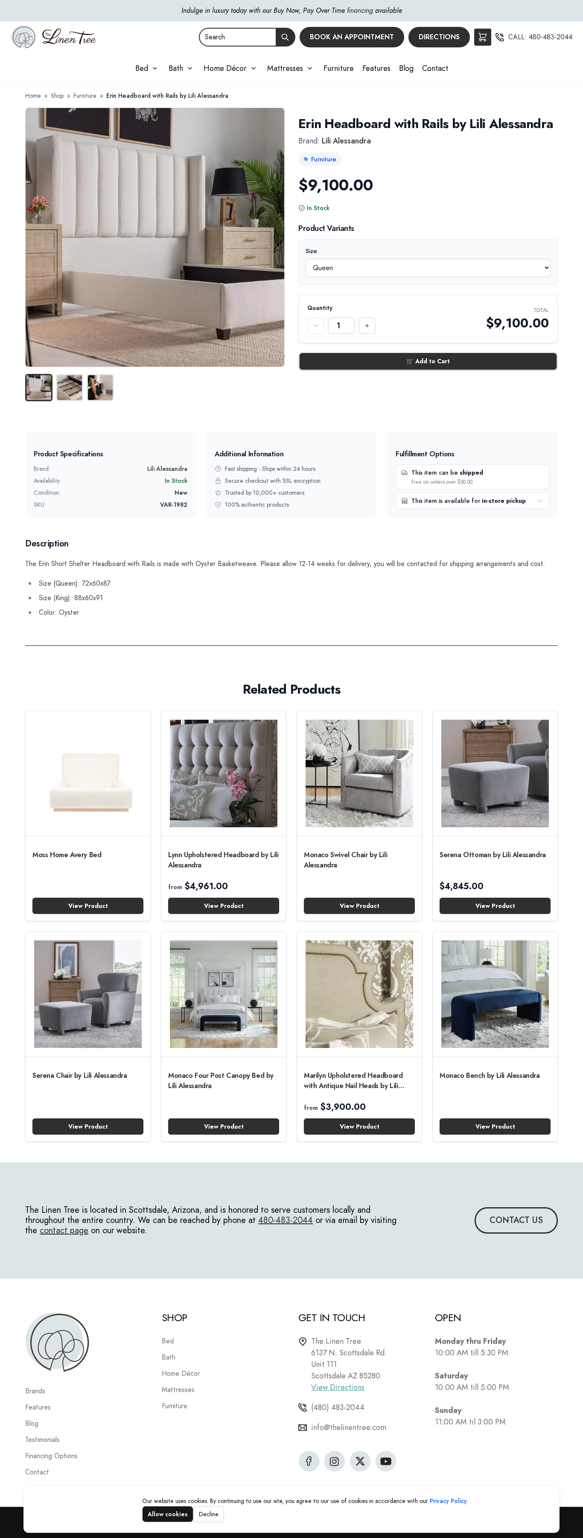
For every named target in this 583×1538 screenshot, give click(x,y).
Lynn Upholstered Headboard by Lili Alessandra (223, 860)
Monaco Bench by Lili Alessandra (490, 1075)
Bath (176, 68)
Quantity (319, 308)
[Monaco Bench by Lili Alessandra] (495, 994)
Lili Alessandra (346, 140)
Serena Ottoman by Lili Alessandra (493, 855)
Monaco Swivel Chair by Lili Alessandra (345, 860)
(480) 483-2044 (337, 1407)
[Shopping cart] (482, 37)
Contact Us (516, 1220)
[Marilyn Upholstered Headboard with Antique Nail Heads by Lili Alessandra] (359, 994)
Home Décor (225, 68)
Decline (209, 1514)
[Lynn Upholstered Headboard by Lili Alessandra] (223, 773)
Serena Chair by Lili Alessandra (79, 1075)
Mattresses (285, 68)
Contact (435, 68)
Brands (35, 1391)
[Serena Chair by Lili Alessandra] (88, 994)
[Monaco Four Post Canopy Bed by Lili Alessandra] (223, 994)
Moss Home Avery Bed (66, 855)
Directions (439, 37)
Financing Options (51, 1456)
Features (376, 68)
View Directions (337, 1387)
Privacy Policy (448, 1501)
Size (319, 251)
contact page (64, 1230)
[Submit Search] (285, 37)
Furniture (339, 68)
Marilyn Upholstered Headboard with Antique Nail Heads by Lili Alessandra (353, 1081)
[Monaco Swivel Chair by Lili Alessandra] (359, 773)
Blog (406, 68)
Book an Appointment (352, 37)
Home (33, 95)
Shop (57, 95)
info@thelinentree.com (348, 1427)
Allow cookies (168, 1514)
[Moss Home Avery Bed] (88, 773)
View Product (88, 906)
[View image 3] (100, 387)
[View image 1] (38, 387)
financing (360, 10)
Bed (141, 68)
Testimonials (42, 1440)
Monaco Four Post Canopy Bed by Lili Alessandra (221, 1081)
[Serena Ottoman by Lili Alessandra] (495, 773)
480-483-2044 (550, 37)
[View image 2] (69, 387)
